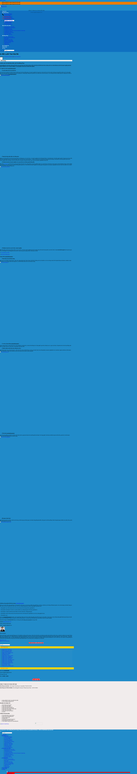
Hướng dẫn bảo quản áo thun (7, 720)
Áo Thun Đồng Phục (8, 14)
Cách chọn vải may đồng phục (8, 716)
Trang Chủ (4, 11)
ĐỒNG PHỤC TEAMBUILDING (8, 659)
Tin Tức (3, 48)
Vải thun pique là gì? (6, 717)
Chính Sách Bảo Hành (6, 705)
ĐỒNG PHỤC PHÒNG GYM (7, 662)
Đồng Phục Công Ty (8, 13)
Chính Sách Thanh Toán (6, 709)
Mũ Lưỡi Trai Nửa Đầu (8, 40)
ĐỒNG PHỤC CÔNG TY (7, 649)
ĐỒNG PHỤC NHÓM (6, 653)
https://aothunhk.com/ (7, 621)
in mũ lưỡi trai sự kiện (5, 252)
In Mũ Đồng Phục (7, 42)
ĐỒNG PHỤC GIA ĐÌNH (6, 656)
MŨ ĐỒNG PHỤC (5, 654)
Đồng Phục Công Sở (8, 16)
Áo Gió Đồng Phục (7, 23)
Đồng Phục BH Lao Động (9, 18)
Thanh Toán (4, 768)
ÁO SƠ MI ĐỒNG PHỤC (7, 651)
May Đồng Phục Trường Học (9, 27)
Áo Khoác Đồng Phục (8, 24)
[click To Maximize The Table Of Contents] (1, 58)
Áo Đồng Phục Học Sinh (9, 32)
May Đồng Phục (5, 12)
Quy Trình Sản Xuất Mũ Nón (9, 37)
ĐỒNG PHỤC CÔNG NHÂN (7, 655)
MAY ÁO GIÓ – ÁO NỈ (6, 664)
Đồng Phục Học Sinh (6, 25)
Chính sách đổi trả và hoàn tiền (8, 707)
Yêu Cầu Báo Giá (32, 642)
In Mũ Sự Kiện (7, 44)
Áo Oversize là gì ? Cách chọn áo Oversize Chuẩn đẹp (14, 30)
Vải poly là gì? (5, 718)
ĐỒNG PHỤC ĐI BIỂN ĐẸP (7, 657)
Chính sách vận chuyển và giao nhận (9, 708)
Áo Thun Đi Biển (7, 15)
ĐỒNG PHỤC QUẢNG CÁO (7, 652)
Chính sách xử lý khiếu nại (7, 706)
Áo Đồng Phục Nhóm (8, 31)
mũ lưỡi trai (6, 163)
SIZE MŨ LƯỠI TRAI (8, 39)
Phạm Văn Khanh (17, 56)
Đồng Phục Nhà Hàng (8, 20)
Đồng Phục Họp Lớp (8, 34)
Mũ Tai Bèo (6, 38)
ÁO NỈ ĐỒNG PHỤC (6, 663)
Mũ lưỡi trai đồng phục (5, 254)
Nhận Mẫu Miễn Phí (40, 642)
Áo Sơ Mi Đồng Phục (8, 17)
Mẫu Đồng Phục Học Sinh (9, 26)
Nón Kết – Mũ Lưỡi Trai (8, 36)
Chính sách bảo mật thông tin (7, 710)
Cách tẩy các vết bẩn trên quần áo (8, 719)
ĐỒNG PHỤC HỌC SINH (7, 650)
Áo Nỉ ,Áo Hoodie (7, 33)
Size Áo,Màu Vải (5, 45)
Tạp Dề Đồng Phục (8, 19)
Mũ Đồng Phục (5, 35)
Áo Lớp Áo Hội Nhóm (8, 29)
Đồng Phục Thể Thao (8, 21)
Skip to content (3, 0)
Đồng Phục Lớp (3, 640)
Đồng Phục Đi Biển (8, 22)
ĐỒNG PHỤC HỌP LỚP (7, 658)
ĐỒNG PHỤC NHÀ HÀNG (7, 660)
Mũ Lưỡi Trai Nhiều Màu (9, 41)
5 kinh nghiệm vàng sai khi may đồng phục (10, 721)
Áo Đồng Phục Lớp (8, 28)
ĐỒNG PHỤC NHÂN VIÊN (7, 661)
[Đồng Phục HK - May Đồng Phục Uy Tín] (3, 6)
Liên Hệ (3, 711)
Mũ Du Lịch (6, 43)
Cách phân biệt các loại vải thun (8, 715)
